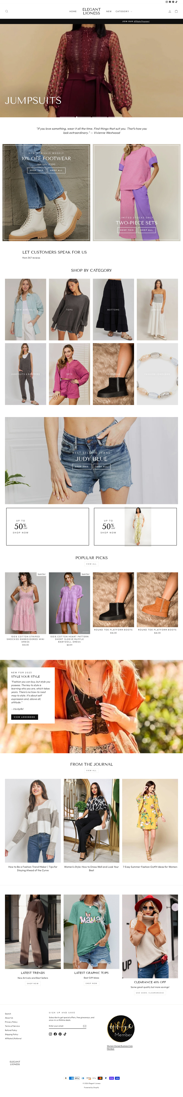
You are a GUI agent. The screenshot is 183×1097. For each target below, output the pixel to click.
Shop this (14, 78)
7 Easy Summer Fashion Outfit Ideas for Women (150, 866)
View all (91, 564)
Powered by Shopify (91, 1087)
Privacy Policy (11, 1022)
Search (8, 1014)
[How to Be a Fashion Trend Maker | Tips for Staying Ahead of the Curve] (33, 821)
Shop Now (33, 983)
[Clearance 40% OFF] (150, 936)
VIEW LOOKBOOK (24, 717)
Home (73, 11)
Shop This (37, 170)
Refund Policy (11, 1030)
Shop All (56, 170)
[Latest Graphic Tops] (92, 932)
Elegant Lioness (91, 11)
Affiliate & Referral (13, 1038)
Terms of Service (12, 1026)
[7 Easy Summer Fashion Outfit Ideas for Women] (150, 821)
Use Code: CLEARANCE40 (150, 993)
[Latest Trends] (33, 932)
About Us (9, 1018)
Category (123, 11)
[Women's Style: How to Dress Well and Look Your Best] (92, 821)
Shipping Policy (11, 1034)
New (109, 11)
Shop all (34, 78)
